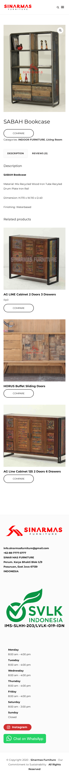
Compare (19, 133)
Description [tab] (15, 153)
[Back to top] (65, 780)
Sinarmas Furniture (43, 759)
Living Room (54, 139)
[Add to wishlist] (28, 231)
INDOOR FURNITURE (31, 139)
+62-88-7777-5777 (15, 552)
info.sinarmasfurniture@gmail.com (26, 548)
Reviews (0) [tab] (40, 153)
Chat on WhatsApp (28, 738)
